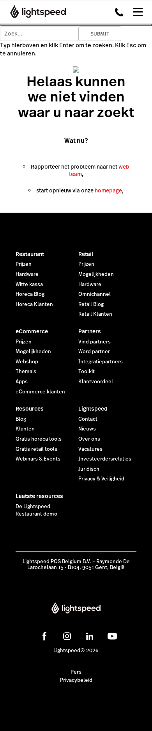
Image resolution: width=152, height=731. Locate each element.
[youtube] (112, 636)
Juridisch (88, 469)
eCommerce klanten (40, 391)
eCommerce (32, 331)
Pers (76, 672)
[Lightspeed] (36, 11)
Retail (85, 254)
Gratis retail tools (36, 449)
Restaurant (30, 254)
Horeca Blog (30, 294)
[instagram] (67, 636)
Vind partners (94, 341)
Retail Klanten (95, 314)
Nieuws (87, 428)
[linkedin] (89, 636)
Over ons (89, 439)
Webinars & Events (38, 458)
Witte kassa (29, 284)
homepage (108, 190)
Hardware (27, 274)
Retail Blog (91, 304)
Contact (87, 419)
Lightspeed (93, 409)
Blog (21, 419)
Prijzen (24, 264)
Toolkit (86, 371)
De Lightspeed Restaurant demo (36, 510)
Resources (30, 409)
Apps (22, 381)
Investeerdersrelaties (104, 458)
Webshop (27, 361)
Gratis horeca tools (39, 439)
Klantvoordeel (95, 381)
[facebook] (44, 636)
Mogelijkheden (96, 274)
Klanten (25, 428)
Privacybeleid (76, 680)
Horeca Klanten (34, 304)
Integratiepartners (100, 361)
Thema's (26, 371)
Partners (89, 331)
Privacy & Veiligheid (101, 478)
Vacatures (90, 449)
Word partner (94, 351)
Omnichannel (94, 294)
